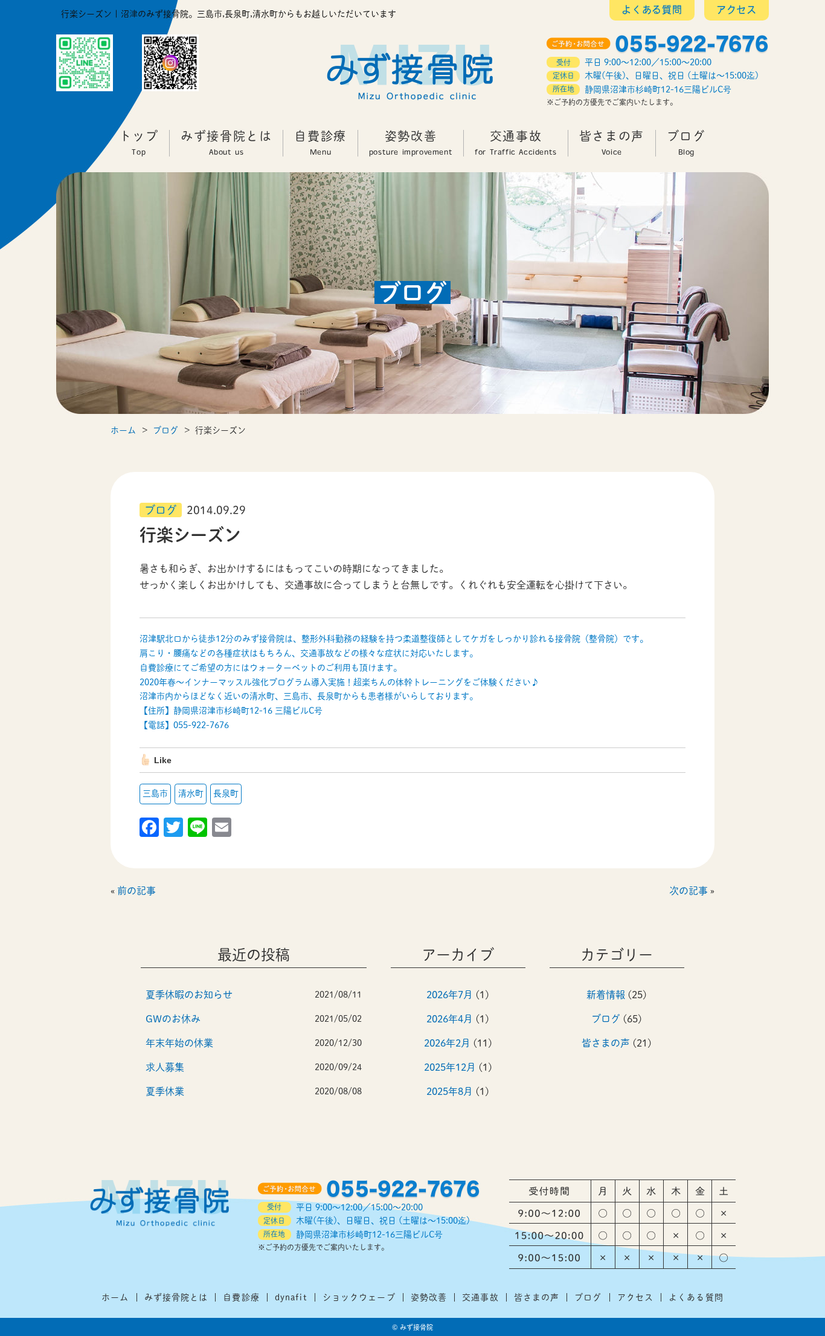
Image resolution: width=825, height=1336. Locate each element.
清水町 (191, 793)
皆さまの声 (611, 143)
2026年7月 (449, 994)
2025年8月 (449, 1091)
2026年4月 (449, 1019)
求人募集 (165, 1067)
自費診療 (320, 143)
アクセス (736, 11)
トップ (138, 143)
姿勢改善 (410, 143)
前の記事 (136, 891)
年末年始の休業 (179, 1043)
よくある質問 (651, 11)
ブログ (686, 143)
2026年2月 (447, 1043)
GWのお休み (173, 1019)
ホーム (115, 1297)
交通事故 (516, 143)
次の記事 (688, 891)
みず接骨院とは (226, 143)
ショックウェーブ (359, 1297)
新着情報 (605, 994)
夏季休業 (165, 1091)
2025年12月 (450, 1067)
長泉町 (226, 793)
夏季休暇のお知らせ (189, 994)
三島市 (155, 793)
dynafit (291, 1297)
